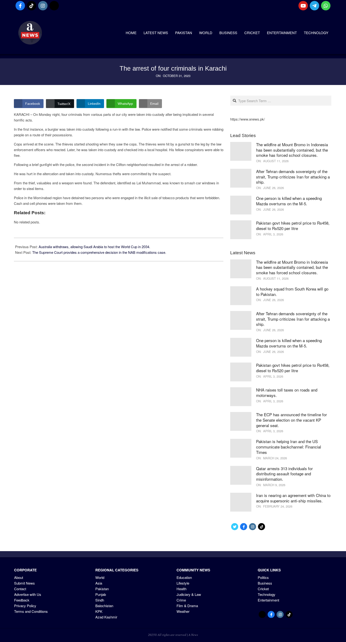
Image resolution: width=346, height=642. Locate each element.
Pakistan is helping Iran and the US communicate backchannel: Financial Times (288, 446)
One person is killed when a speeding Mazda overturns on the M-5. (289, 200)
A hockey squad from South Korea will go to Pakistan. (292, 291)
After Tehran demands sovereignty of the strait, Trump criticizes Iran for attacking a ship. (293, 176)
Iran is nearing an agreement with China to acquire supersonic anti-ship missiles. (293, 498)
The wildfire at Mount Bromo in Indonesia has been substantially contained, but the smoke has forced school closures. (292, 149)
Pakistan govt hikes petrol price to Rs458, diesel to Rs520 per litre (293, 225)
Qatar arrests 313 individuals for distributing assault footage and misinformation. (284, 473)
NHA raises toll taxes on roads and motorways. (286, 392)
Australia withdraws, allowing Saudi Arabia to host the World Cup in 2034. (94, 246)
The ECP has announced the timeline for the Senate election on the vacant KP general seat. (291, 420)
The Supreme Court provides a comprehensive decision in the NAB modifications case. (99, 252)
